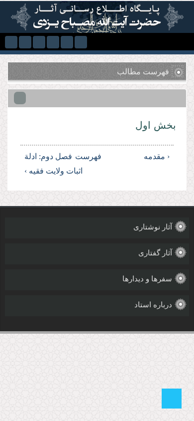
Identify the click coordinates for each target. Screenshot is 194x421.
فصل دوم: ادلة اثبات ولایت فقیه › (53, 163)
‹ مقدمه (157, 156)
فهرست (98, 156)
